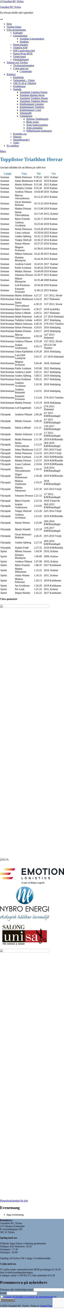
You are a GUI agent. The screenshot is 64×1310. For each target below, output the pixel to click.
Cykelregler (26, 71)
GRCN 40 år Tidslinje (24, 83)
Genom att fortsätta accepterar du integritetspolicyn (30, 1296)
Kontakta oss (20, 133)
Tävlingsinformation (23, 65)
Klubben (11, 74)
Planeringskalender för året (14, 1200)
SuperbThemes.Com (51, 1305)
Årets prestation (34, 127)
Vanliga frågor (14, 26)
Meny (3, 151)
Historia (17, 136)
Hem (9, 23)
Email (3, 1293)
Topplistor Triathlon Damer (34, 98)
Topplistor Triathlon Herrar (34, 101)
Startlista (24, 41)
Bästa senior (32, 122)
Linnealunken (20, 35)
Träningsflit (26, 113)
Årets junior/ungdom (37, 124)
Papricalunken (20, 44)
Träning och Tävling (17, 62)
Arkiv (16, 142)
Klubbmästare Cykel (30, 110)
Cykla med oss (20, 68)
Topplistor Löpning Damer (33, 92)
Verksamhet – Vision (24, 80)
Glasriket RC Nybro (10, 7)
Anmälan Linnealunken (32, 38)
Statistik (17, 89)
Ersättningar (19, 86)
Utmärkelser (26, 116)
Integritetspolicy (21, 139)
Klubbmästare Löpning (32, 104)
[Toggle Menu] (1, 19)
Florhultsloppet (21, 59)
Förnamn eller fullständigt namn (16, 1289)
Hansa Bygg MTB (22, 53)
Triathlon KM (20, 47)
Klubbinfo (18, 77)
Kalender (18, 32)
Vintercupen (19, 56)
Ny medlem (13, 145)
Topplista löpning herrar (32, 95)
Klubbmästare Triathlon (32, 107)
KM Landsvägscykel (24, 50)
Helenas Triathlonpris (37, 119)
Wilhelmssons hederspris (39, 130)
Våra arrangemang (16, 29)
